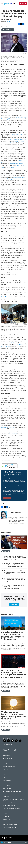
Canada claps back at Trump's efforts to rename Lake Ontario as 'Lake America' (13, 635)
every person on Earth (7, 343)
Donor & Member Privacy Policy (10, 802)
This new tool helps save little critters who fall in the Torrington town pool (14, 572)
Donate (24, 3)
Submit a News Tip (7, 780)
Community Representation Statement (12, 791)
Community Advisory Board (9, 766)
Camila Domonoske (6, 22)
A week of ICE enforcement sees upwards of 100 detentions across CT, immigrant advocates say (14, 565)
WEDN (7, 748)
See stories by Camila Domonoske (17, 525)
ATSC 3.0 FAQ (13, 750)
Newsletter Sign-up (7, 783)
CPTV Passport (6, 796)
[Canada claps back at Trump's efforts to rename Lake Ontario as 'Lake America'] (13, 623)
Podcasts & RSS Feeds (8, 785)
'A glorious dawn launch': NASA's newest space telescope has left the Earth (13, 715)
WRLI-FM (15, 749)
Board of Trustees (7, 763)
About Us (5, 753)
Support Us (5, 777)
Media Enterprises (7, 769)
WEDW (10, 748)
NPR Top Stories (10, 503)
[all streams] (26, 842)
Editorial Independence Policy (9, 822)
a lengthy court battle (17, 134)
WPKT (12, 749)
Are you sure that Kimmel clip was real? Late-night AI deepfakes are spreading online (13, 673)
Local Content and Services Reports (11, 827)
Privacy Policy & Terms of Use (9, 805)
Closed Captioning (7, 813)
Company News (6, 755)
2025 (12, 167)
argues (11, 149)
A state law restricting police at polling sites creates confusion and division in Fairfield (15, 558)
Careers (4, 772)
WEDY (13, 748)
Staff (4, 761)
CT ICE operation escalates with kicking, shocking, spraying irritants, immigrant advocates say (15, 579)
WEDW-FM (5, 749)
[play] (2, 842)
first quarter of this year (8, 427)
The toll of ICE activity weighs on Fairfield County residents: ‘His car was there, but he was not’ (14, 587)
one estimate (13, 433)
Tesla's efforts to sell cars (16, 163)
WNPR (9, 749)
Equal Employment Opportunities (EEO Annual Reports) (13, 800)
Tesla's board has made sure (17, 139)
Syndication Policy (7, 819)
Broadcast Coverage (7, 811)
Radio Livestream (7, 788)
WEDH (4, 748)
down (18, 165)
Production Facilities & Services (10, 824)
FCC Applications (6, 816)
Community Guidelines (8, 794)
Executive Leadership (7, 758)
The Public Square (7, 830)
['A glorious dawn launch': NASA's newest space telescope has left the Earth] (13, 703)
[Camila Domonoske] (4, 515)
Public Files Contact (6, 750)
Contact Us (5, 774)
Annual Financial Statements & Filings (11, 808)
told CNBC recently (6, 296)
